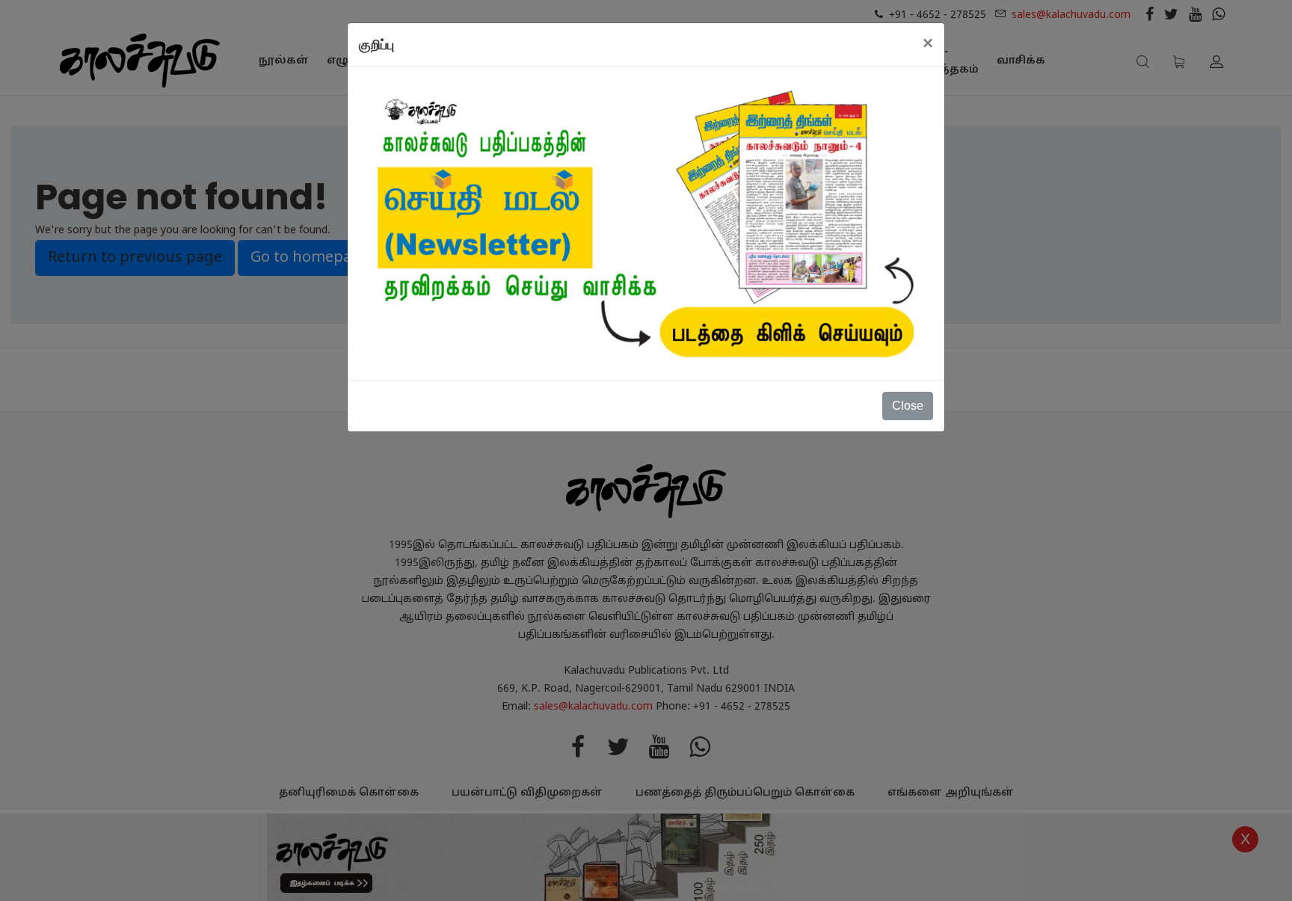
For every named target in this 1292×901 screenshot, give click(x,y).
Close (907, 405)
